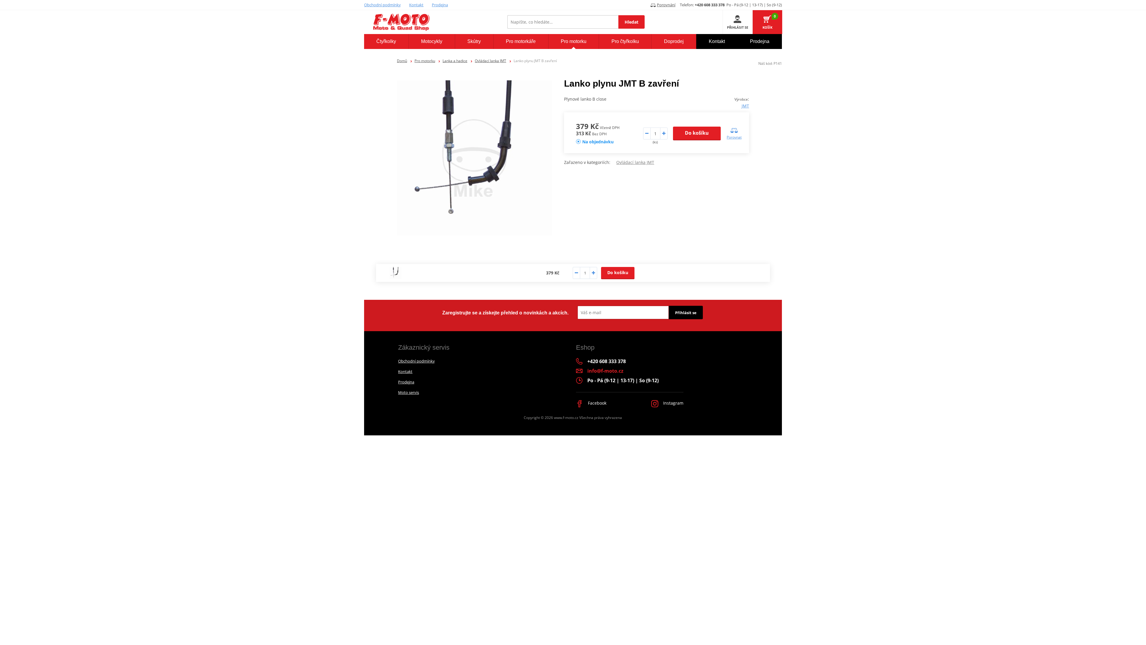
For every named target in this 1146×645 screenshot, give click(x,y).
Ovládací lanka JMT (490, 60)
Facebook (596, 403)
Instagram (672, 403)
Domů (402, 60)
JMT (745, 106)
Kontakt (416, 4)
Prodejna (440, 4)
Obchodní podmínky (382, 4)
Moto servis (408, 392)
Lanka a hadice (455, 60)
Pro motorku (425, 60)
